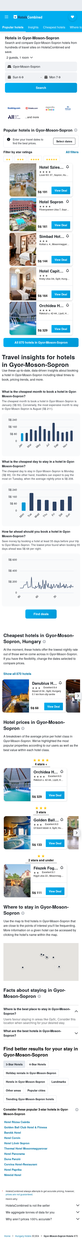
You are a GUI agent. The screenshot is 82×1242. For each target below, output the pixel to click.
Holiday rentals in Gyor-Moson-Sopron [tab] (31, 1073)
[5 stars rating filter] (51, 160)
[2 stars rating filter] (8, 160)
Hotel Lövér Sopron (17, 1143)
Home (7, 1235)
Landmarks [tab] (58, 1082)
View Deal (61, 190)
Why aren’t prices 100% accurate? (29, 1219)
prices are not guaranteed (19, 1194)
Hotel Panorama (14, 1154)
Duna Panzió (12, 1159)
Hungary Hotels (23, 1235)
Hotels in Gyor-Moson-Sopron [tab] (25, 1082)
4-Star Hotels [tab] (37, 1064)
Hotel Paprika (13, 1169)
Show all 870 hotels (17, 673)
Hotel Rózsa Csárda (17, 1122)
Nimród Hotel (12, 1175)
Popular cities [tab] (36, 1090)
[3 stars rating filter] (20, 160)
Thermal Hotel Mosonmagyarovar (25, 1148)
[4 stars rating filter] (34, 160)
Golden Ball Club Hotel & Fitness (25, 1127)
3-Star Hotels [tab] (14, 1064)
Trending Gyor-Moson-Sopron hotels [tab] (30, 1099)
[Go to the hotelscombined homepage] (28, 17)
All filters (72, 152)
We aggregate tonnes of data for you (30, 1212)
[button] (6, 17)
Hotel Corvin (12, 1138)
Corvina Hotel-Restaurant (20, 1164)
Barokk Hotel (12, 1132)
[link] (41, 342)
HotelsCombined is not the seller (28, 1205)
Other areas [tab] (13, 1090)
